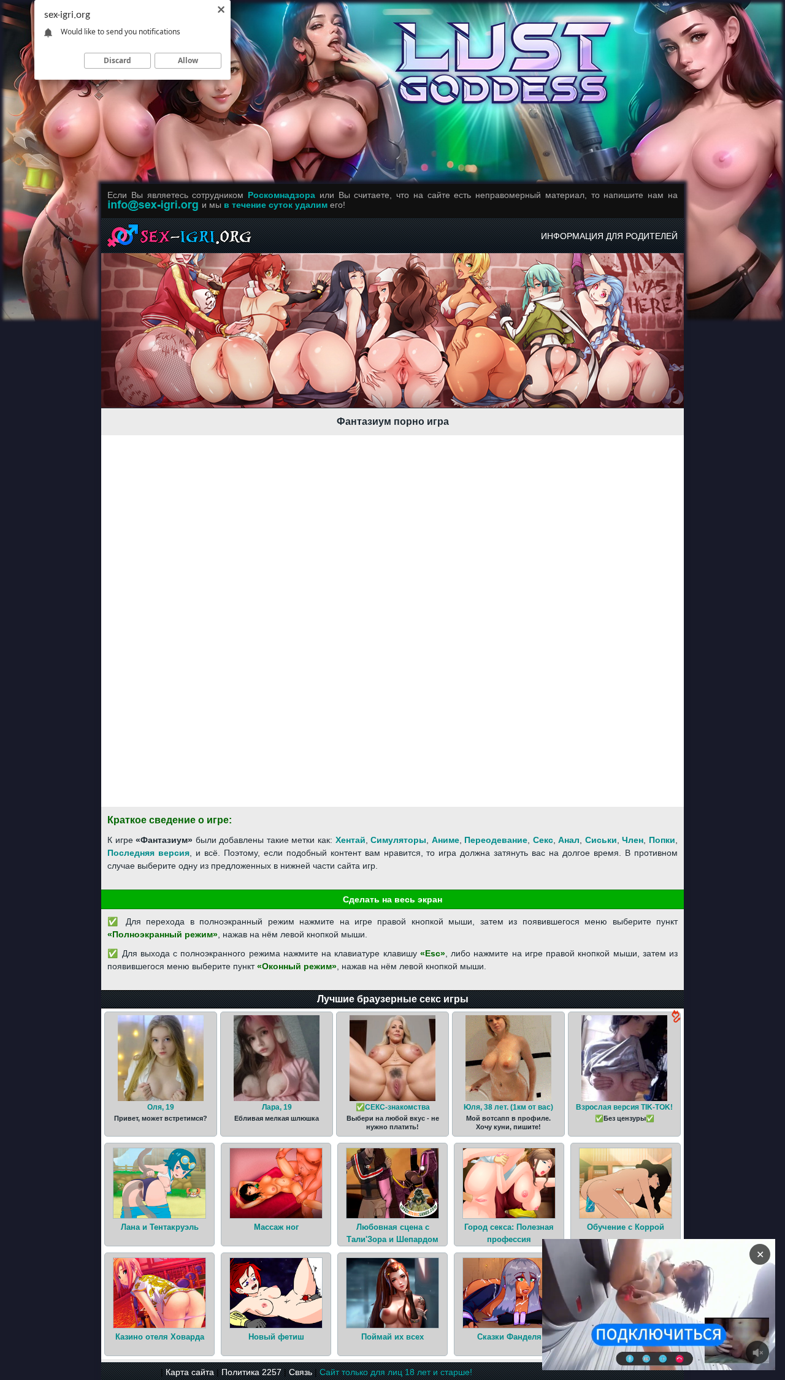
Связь (300, 1372)
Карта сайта (190, 1372)
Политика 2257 (251, 1372)
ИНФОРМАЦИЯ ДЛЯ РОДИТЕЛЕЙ (609, 236)
